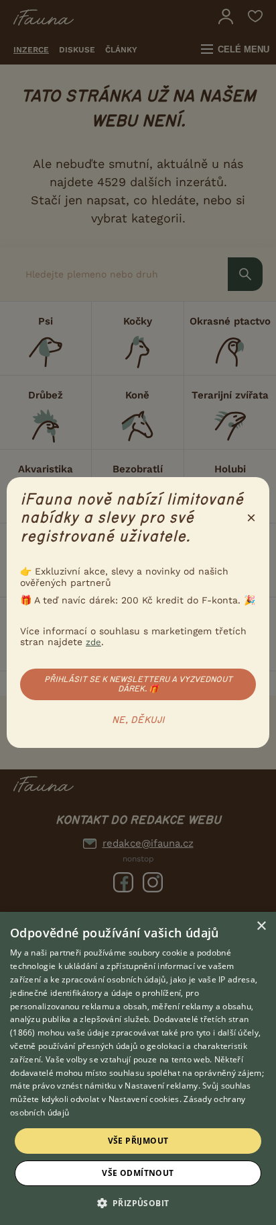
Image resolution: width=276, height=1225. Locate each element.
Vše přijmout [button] (138, 1140)
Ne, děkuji (138, 720)
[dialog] (138, 1068)
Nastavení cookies (144, 1099)
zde (93, 642)
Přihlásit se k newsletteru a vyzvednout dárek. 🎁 (138, 684)
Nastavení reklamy (161, 1085)
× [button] (261, 926)
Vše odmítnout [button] (138, 1173)
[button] (138, 1202)
